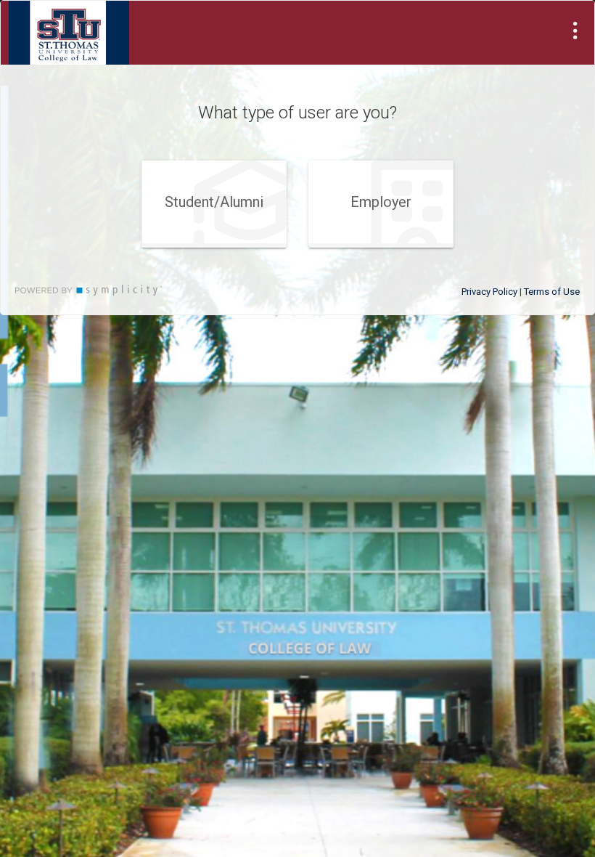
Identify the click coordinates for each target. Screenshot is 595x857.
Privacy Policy (489, 291)
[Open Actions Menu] (575, 30)
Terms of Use (552, 291)
